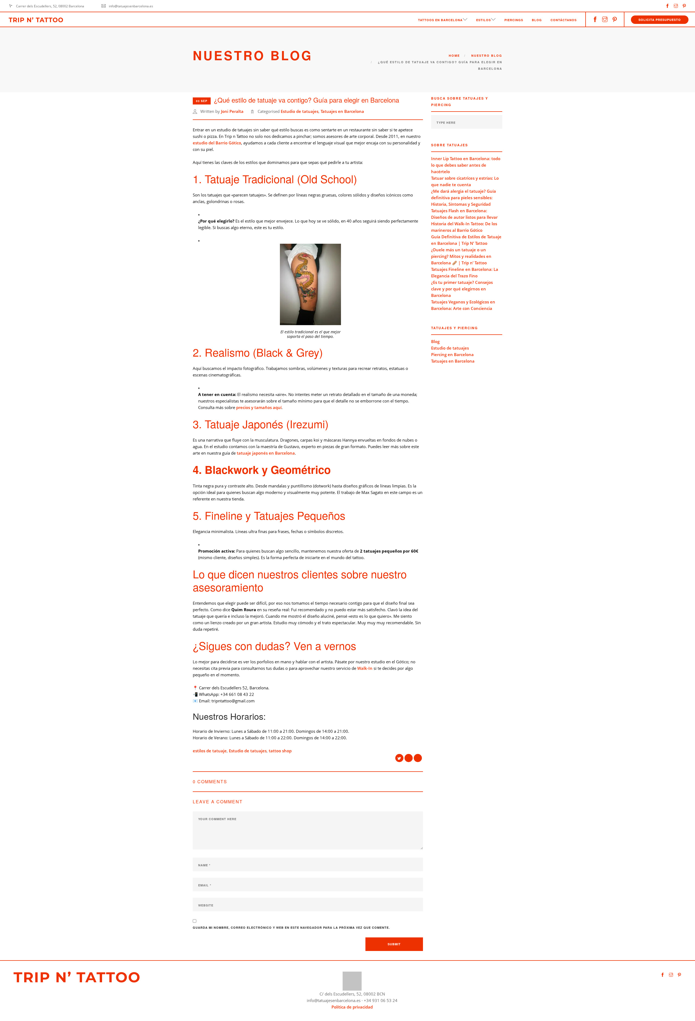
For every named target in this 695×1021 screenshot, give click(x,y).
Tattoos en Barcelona (440, 20)
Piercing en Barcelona (452, 354)
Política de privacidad (352, 1007)
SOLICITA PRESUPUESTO (660, 20)
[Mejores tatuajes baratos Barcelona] (352, 980)
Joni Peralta (232, 111)
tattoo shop (280, 750)
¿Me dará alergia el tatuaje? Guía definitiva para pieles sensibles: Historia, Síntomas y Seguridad (463, 197)
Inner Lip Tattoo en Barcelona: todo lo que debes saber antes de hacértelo (465, 165)
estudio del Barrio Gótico (217, 142)
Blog (537, 20)
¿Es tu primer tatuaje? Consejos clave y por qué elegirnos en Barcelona (462, 289)
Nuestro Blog (486, 55)
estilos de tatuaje (210, 750)
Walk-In (364, 668)
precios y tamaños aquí (259, 407)
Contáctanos (564, 20)
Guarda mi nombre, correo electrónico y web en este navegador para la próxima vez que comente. (291, 927)
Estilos (483, 20)
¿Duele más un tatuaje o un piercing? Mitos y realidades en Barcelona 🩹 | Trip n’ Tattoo (461, 256)
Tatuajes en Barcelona (342, 111)
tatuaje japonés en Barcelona (266, 453)
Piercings (513, 20)
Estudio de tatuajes (299, 111)
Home (454, 55)
